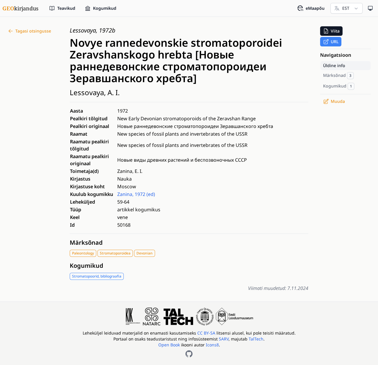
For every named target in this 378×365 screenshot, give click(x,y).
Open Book (169, 345)
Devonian (144, 253)
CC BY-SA (206, 333)
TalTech (256, 339)
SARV (224, 339)
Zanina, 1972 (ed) (136, 194)
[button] (331, 31)
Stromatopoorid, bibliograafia (96, 276)
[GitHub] (189, 353)
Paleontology (83, 253)
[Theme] (370, 8)
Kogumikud (86, 266)
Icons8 (212, 345)
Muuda (338, 101)
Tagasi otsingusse (33, 31)
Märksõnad (86, 242)
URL (334, 41)
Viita (335, 31)
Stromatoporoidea (115, 253)
